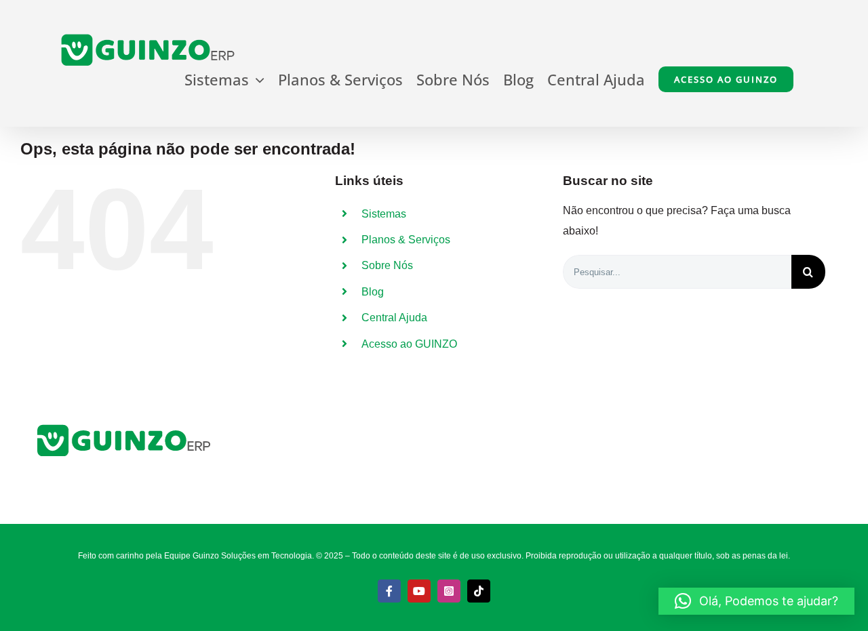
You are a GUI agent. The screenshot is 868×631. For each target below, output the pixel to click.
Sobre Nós (387, 265)
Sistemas (383, 214)
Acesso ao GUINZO (409, 344)
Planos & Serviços (405, 239)
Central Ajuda (394, 317)
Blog (372, 292)
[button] (756, 601)
